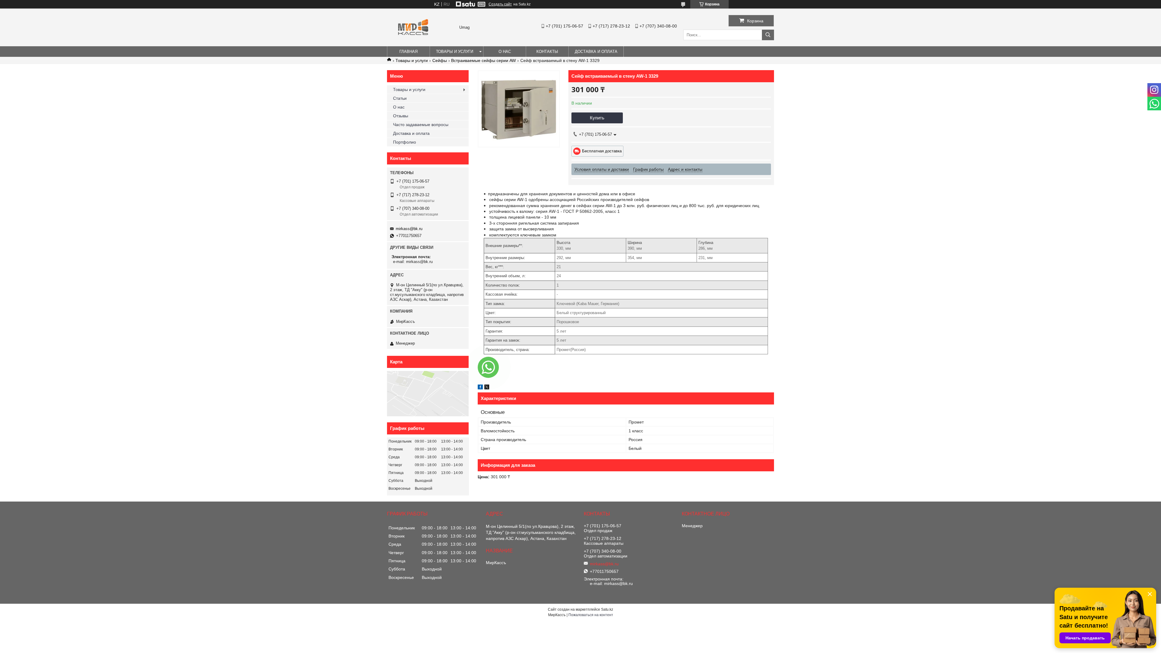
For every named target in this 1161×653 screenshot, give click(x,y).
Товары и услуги (454, 51)
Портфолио (404, 142)
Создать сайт (500, 4)
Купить (597, 117)
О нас (505, 51)
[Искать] (768, 35)
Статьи (400, 98)
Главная (408, 51)
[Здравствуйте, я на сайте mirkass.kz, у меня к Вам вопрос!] (488, 367)
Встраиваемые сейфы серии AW (483, 60)
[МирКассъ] (413, 43)
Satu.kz (607, 609)
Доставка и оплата (596, 51)
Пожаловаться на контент (590, 615)
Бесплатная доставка (602, 151)
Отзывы (400, 115)
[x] (486, 387)
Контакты (547, 51)
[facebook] (480, 387)
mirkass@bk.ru (409, 228)
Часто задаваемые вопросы (420, 124)
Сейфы (439, 60)
